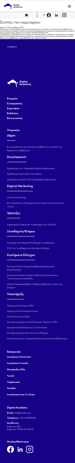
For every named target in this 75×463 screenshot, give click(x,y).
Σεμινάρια (13, 108)
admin (3, 28)
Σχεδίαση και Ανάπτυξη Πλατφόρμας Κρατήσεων (31, 180)
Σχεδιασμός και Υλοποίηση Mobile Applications (31, 169)
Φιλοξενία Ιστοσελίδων (19, 317)
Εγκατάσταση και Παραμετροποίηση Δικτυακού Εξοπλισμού (37, 339)
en (44, 15)
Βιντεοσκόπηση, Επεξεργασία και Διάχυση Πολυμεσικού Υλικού (35, 205)
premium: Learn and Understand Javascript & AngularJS (42, 47)
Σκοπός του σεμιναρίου (20, 22)
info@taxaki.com (22, 413)
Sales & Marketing (16, 198)
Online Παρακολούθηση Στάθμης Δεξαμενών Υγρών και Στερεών (34, 286)
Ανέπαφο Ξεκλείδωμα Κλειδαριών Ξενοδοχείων (31, 243)
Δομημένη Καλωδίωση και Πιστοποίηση (27, 328)
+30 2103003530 (27, 418)
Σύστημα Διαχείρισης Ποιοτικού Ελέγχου (27, 333)
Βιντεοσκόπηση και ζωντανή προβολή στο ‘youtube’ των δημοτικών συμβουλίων (34, 148)
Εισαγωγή (12, 63)
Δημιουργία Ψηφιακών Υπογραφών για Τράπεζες (32, 225)
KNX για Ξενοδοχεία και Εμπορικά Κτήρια (28, 248)
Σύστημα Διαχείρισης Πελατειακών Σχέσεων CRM (32, 322)
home (28, 15)
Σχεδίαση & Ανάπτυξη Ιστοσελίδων (24, 174)
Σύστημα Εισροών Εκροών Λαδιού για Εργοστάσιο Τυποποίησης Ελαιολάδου (32, 277)
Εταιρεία (12, 99)
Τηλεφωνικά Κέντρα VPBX (20, 306)
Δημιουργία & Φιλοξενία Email (22, 311)
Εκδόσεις (12, 113)
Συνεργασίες (14, 104)
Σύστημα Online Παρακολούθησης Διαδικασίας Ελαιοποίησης (31, 268)
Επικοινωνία (14, 118)
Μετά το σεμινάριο (16, 64)
